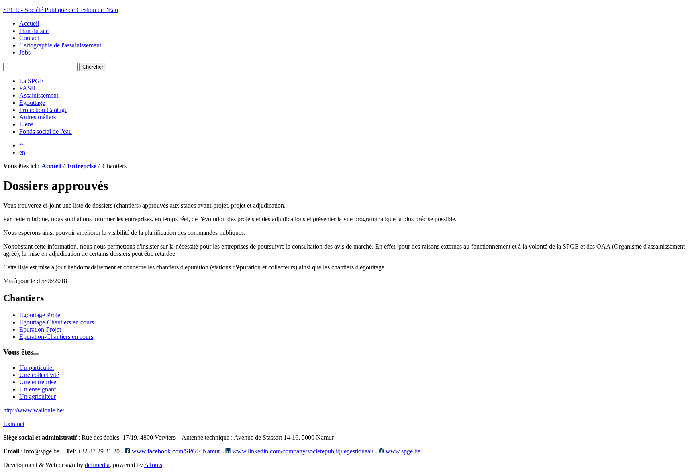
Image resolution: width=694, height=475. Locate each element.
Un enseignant (37, 389)
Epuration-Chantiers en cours (56, 336)
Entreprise (81, 166)
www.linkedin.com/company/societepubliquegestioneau (303, 451)
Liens (26, 124)
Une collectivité (39, 374)
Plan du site (34, 30)
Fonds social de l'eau (45, 131)
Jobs (25, 52)
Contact (29, 38)
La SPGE (31, 80)
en (22, 152)
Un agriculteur (37, 396)
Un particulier (36, 367)
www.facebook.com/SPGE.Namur (176, 451)
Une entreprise (37, 382)
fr (21, 145)
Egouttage (32, 102)
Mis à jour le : (20, 280)
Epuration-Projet (40, 329)
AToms (153, 464)
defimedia (97, 464)
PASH (27, 88)
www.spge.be (403, 451)
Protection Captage (43, 109)
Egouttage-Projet (40, 315)
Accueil (29, 23)
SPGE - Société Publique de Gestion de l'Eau (60, 9)
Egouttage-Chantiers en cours (56, 322)
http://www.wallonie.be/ (33, 410)
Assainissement (38, 95)
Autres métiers (37, 117)
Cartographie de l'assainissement (60, 45)
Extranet (13, 423)
